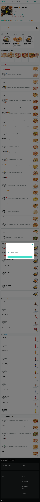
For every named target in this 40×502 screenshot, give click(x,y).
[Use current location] (31, 250)
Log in (9, 252)
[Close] (32, 244)
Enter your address (11, 247)
